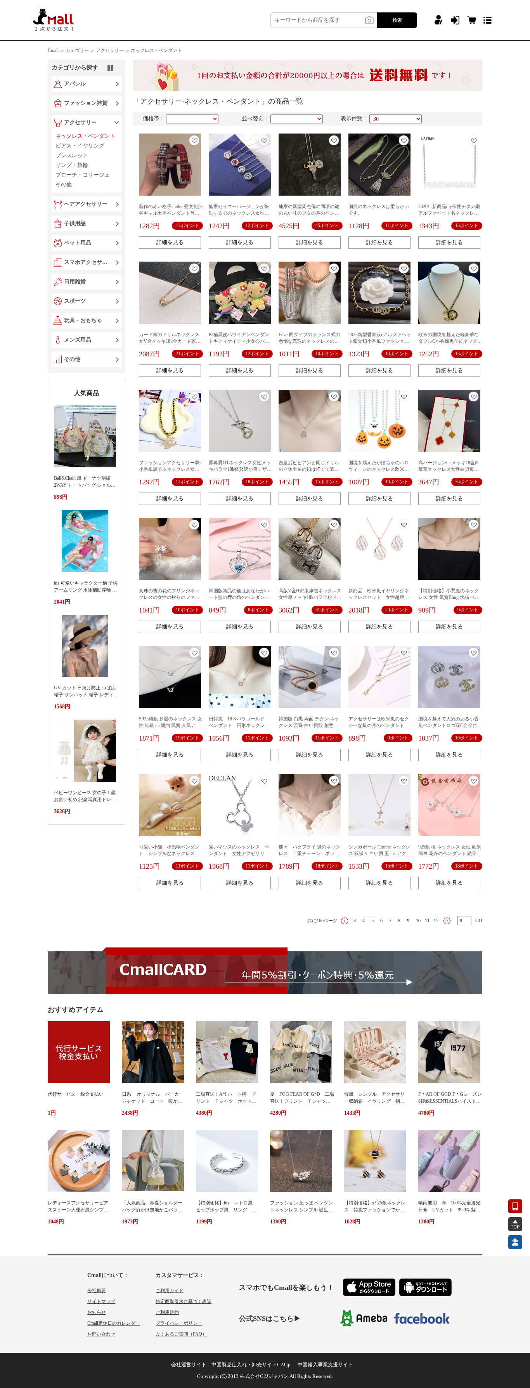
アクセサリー (80, 122)
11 (427, 920)
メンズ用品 (77, 340)
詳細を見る (170, 242)
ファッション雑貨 (85, 103)
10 (418, 920)
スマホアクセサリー (87, 262)
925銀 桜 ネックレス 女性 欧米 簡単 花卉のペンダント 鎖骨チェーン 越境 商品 (449, 853)
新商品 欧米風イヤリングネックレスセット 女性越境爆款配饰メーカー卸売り (378, 597)
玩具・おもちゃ (83, 320)
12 (436, 920)
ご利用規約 (167, 1312)
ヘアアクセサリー (85, 204)
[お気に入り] (194, 140)
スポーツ (75, 301)
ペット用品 (77, 243)
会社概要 (96, 1290)
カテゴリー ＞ (80, 50)
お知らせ (96, 1312)
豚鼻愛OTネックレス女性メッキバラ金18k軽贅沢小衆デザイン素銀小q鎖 (240, 469)
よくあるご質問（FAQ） (181, 1334)
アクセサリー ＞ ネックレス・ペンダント (139, 50)
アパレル (75, 84)
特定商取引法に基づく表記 (183, 1301)
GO (478, 920)
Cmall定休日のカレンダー (113, 1323)
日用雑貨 (75, 282)
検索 (397, 20)
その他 (72, 359)
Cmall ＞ (56, 50)
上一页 (344, 921)
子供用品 (75, 223)
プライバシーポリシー (179, 1323)
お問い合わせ (101, 1334)
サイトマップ (101, 1301)
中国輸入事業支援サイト (325, 1364)
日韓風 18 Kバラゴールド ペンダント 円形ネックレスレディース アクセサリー (239, 725)
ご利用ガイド (170, 1290)
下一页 (446, 921)
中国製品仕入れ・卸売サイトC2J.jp (251, 1364)
